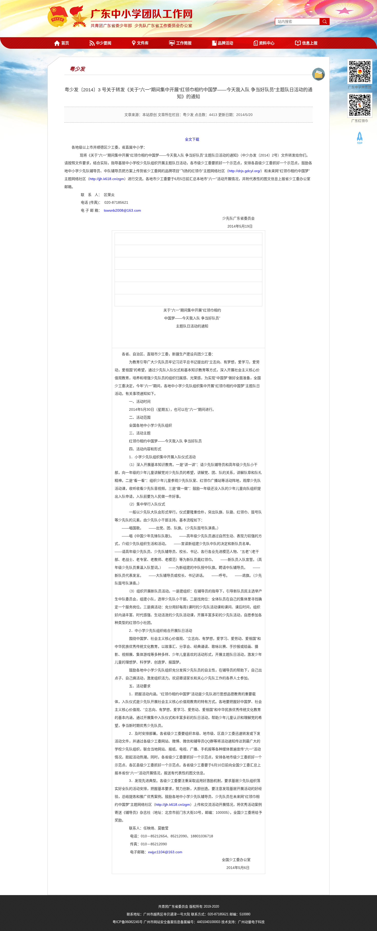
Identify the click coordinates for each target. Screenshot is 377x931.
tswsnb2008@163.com (122, 210)
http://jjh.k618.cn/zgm (107, 179)
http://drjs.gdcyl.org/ (245, 171)
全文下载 (192, 139)
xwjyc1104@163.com (165, 852)
